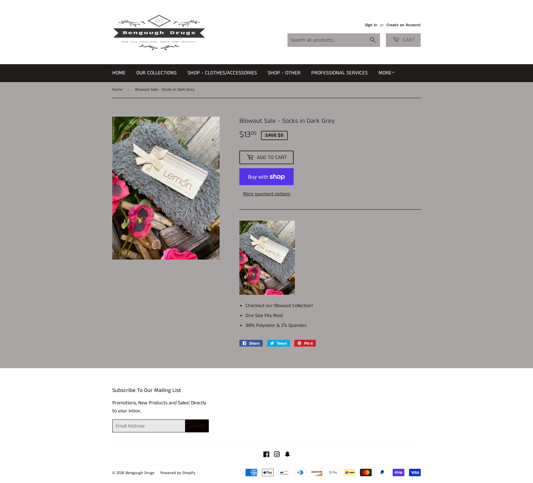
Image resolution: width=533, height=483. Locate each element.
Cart (408, 40)
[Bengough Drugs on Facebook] (266, 455)
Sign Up (197, 426)
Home (119, 73)
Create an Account (403, 25)
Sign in (371, 25)
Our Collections (156, 73)
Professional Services (339, 73)
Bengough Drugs (140, 473)
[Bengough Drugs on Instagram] (277, 455)
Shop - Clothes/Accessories (222, 73)
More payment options (266, 194)
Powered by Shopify (177, 473)
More (384, 73)
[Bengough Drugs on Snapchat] (287, 455)
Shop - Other (284, 73)
